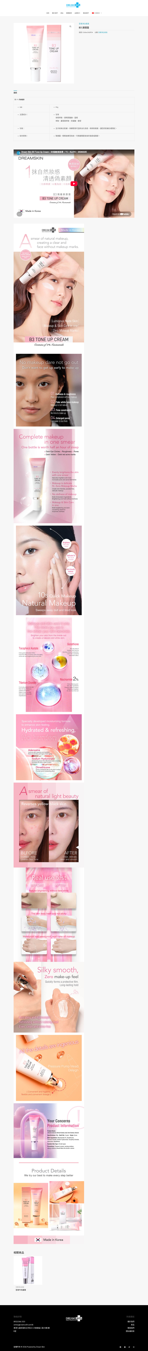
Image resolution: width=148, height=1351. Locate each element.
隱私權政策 (130, 1331)
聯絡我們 (86, 13)
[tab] (15, 92)
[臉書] (120, 1347)
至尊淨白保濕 (84, 24)
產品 (62, 13)
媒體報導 (69, 13)
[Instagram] (133, 1347)
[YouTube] (125, 1347)
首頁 (47, 13)
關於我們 (55, 13)
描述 (15, 93)
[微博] (129, 1347)
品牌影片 (77, 13)
